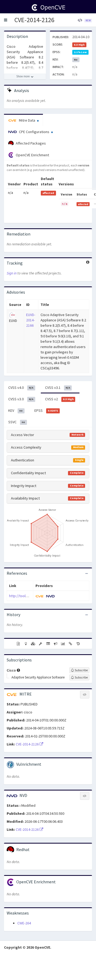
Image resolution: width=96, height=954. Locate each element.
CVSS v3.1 (57, 387)
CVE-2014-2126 (34, 20)
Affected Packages (30, 143)
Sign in (12, 273)
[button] (5, 20)
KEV (15, 410)
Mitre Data (27, 120)
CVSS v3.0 (20, 399)
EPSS (46, 410)
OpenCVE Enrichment (32, 155)
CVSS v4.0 (20, 387)
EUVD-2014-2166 (30, 320)
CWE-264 (24, 923)
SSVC (16, 422)
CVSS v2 (59, 399)
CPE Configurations (34, 131)
